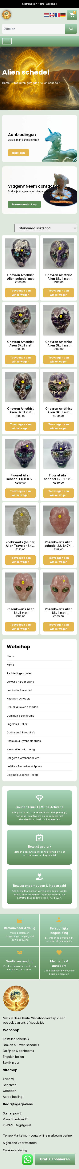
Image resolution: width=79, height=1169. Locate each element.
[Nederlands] (47, 14)
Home (6, 82)
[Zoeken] (71, 29)
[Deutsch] (63, 14)
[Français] (57, 14)
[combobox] (33, 29)
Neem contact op (24, 204)
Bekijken (18, 152)
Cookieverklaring (15, 1150)
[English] (52, 14)
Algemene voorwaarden (20, 1143)
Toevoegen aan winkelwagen (20, 292)
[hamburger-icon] (7, 41)
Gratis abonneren (55, 1159)
